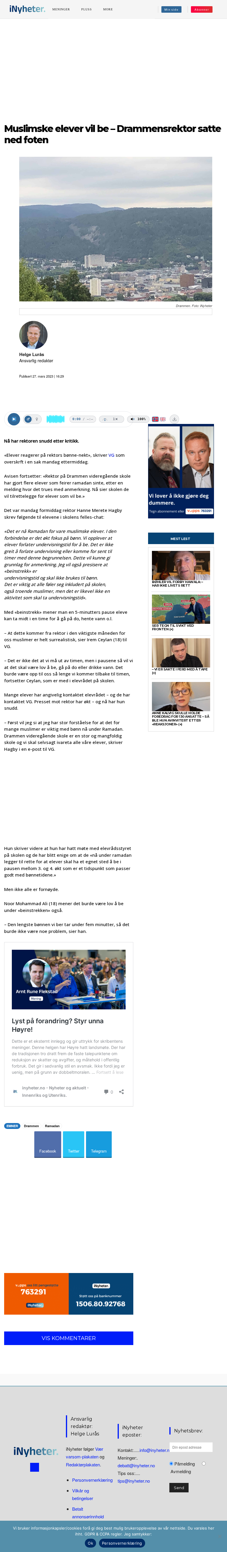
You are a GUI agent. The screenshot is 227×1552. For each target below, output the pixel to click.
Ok (90, 1543)
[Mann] (28, 419)
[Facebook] (34, 1467)
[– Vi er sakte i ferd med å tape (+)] (181, 653)
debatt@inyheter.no (136, 1465)
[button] (219, 9)
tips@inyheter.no (134, 1481)
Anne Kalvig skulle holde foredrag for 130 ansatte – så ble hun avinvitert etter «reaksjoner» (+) (180, 718)
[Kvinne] (36, 419)
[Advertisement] (113, 67)
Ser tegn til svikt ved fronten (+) (173, 627)
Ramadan (52, 1126)
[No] (220, 1536)
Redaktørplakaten (83, 1464)
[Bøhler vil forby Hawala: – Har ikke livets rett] (181, 565)
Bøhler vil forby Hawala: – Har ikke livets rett (177, 584)
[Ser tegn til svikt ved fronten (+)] (181, 609)
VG (111, 455)
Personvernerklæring (92, 1480)
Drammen (31, 1126)
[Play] (14, 419)
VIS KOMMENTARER (69, 1338)
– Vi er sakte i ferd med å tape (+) (180, 671)
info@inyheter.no (156, 1450)
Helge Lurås (31, 354)
